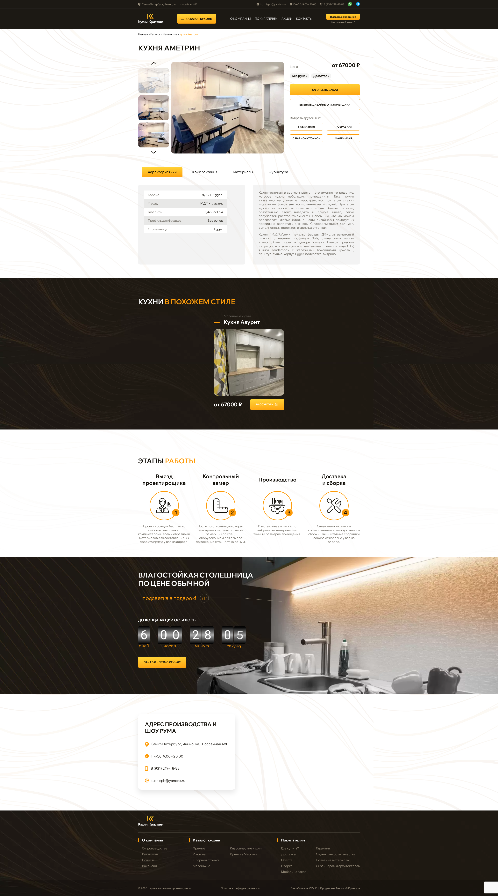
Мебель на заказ (293, 872)
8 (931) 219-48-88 (334, 4)
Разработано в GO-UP (304, 888)
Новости (148, 860)
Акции (286, 18)
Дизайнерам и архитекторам (338, 866)
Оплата (287, 860)
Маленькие (170, 34)
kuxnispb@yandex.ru (273, 4)
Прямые (199, 848)
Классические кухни (246, 848)
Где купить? (290, 848)
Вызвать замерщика (343, 16)
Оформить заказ (325, 89)
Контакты (304, 18)
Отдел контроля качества (335, 854)
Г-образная (306, 126)
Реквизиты (150, 854)
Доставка (288, 854)
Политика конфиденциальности (240, 888)
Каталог (155, 34)
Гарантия (323, 848)
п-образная (343, 126)
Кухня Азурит (242, 322)
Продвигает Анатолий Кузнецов (340, 888)
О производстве (154, 848)
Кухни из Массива (243, 854)
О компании (240, 18)
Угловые (199, 854)
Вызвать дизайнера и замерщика (324, 104)
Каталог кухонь (199, 18)
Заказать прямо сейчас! (162, 662)
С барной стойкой (306, 138)
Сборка (287, 866)
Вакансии (149, 866)
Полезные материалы (332, 860)
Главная (143, 34)
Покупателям (266, 18)
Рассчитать (264, 404)
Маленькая (343, 138)
